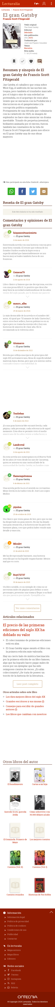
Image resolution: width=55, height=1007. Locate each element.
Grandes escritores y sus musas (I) (25, 701)
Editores (11, 958)
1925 (30, 37)
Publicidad (12, 934)
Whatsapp (11, 191)
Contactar (12, 938)
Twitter (14, 974)
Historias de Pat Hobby (40, 894)
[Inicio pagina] (51, 912)
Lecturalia (5, 10)
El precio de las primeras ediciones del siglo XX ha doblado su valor (24, 630)
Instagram (16, 979)
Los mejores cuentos (40, 839)
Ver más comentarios (27, 608)
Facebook (16, 970)
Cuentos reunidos (15, 894)
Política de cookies (16, 925)
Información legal (16, 917)
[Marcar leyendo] (14, 61)
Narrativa (28, 48)
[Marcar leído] (22, 61)
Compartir (22, 191)
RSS (13, 983)
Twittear (33, 191)
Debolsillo (28, 32)
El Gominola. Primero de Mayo (15, 841)
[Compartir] (36, 3)
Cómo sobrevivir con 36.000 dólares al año (40, 813)
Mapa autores (14, 950)
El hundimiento (15, 784)
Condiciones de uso (16, 930)
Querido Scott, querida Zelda (15, 813)
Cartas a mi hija (39, 784)
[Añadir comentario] (39, 61)
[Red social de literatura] (11, 3)
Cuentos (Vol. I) (39, 867)
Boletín (14, 987)
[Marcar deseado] (31, 61)
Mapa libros (13, 954)
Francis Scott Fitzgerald (23, 10)
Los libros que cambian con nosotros (26, 714)
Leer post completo (27, 684)
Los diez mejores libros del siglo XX (25, 696)
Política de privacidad (18, 921)
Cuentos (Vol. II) (15, 867)
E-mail (44, 191)
